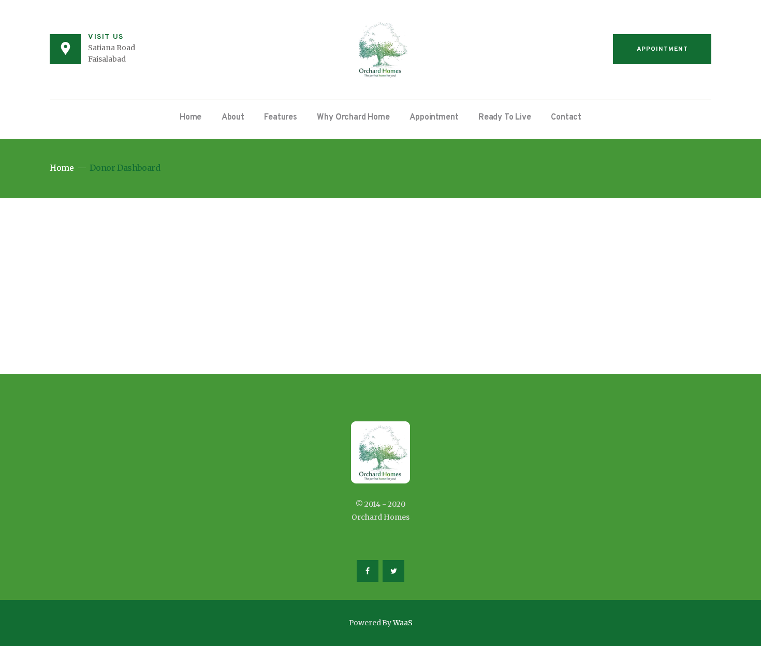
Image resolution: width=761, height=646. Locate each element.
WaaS (402, 622)
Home (62, 168)
